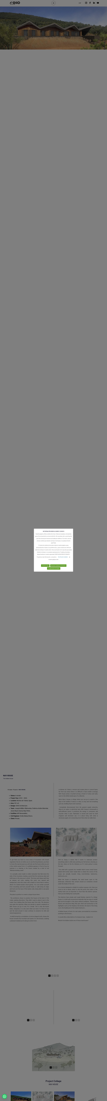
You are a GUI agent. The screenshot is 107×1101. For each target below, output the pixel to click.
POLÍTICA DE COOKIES (63, 557)
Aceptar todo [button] (45, 565)
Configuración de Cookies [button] (53, 568)
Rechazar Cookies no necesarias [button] (58, 565)
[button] (4, 1096)
